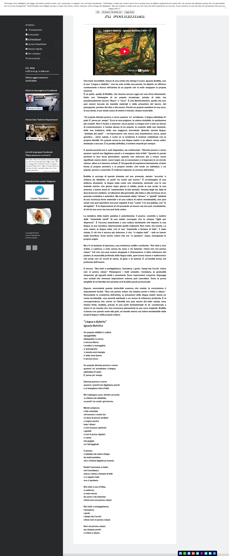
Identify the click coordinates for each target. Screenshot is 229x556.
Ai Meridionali (34, 39)
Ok (98, 12)
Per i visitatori (34, 53)
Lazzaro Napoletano (37, 44)
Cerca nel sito (34, 58)
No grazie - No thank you (112, 12)
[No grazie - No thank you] (225, 7)
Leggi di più (129, 12)
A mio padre (33, 34)
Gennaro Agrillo (35, 48)
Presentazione (35, 29)
